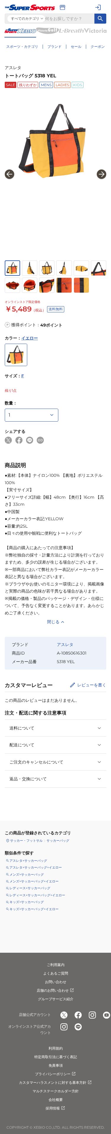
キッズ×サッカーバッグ (26, 902)
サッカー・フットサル (26, 840)
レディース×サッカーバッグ (29, 888)
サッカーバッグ (57, 840)
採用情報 (53, 1108)
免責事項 (56, 1065)
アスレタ (13, 67)
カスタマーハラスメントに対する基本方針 (52, 1082)
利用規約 (56, 1048)
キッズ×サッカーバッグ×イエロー (34, 909)
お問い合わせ (55, 982)
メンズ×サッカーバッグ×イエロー (34, 881)
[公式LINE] (78, 1026)
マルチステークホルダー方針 (56, 1091)
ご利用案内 (56, 964)
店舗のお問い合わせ (53, 990)
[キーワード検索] (100, 18)
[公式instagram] (92, 1015)
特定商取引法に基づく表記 (55, 1057)
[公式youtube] (106, 1015)
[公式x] (63, 1015)
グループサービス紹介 (55, 999)
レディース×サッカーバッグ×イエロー (37, 895)
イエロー (29, 338)
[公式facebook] (78, 1015)
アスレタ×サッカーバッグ (28, 861)
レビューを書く (91, 685)
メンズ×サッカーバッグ (26, 874)
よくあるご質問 (55, 973)
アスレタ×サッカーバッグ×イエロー (35, 867)
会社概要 (56, 1099)
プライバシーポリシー (52, 1074)
